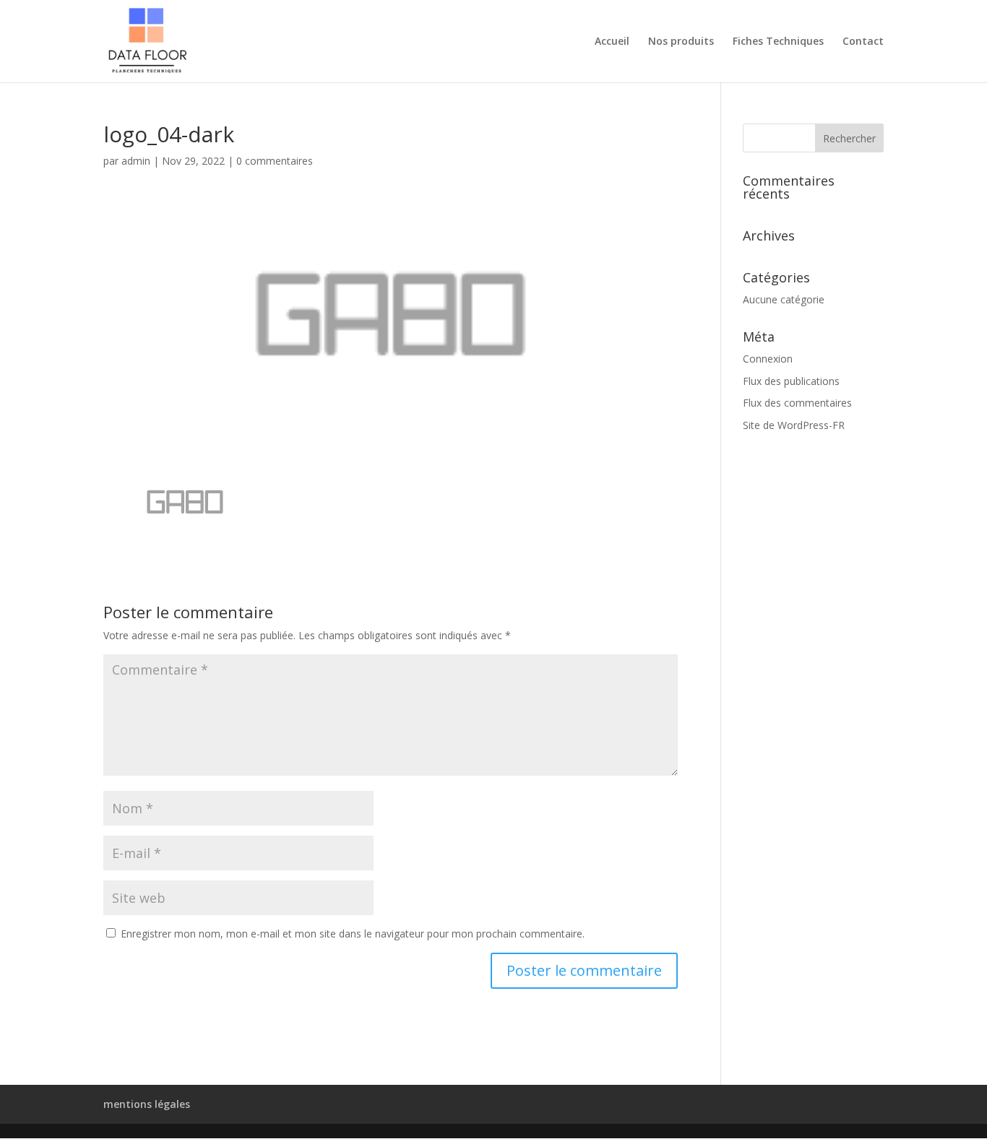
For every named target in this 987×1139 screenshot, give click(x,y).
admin (135, 161)
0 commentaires (274, 161)
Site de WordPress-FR (794, 425)
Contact (863, 42)
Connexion (768, 358)
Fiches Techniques (778, 42)
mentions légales (146, 1104)
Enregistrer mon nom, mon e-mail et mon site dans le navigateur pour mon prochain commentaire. (353, 933)
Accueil (612, 42)
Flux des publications (791, 381)
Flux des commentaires (797, 403)
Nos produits (681, 42)
